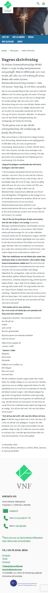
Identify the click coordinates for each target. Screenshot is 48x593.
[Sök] (38, 3)
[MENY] (43, 4)
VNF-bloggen (8, 41)
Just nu (5, 37)
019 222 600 (20, 518)
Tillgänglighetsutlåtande (12, 566)
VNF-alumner (18, 37)
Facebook (6, 562)
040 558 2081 (21, 526)
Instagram (6, 555)
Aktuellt (4, 51)
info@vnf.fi (13, 511)
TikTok (4, 559)
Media (31, 37)
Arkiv (19, 41)
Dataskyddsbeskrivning (12, 569)
